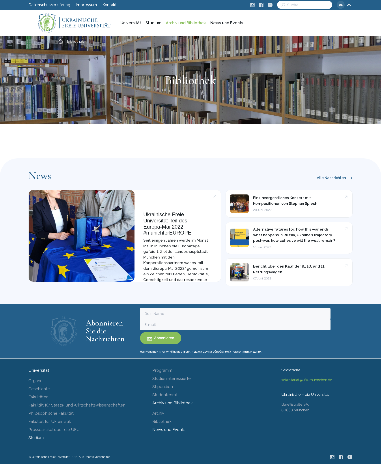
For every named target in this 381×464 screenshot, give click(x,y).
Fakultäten (38, 397)
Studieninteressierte (171, 378)
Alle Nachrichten (331, 178)
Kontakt (109, 4)
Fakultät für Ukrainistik (49, 421)
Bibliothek (162, 421)
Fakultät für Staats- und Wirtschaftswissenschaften (76, 405)
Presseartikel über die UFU (54, 429)
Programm (162, 370)
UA (349, 4)
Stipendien (162, 386)
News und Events (226, 22)
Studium (153, 22)
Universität (130, 22)
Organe (35, 380)
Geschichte (39, 388)
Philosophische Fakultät (51, 413)
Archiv (158, 413)
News (39, 175)
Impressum (86, 4)
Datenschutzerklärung (49, 4)
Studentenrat (164, 394)
